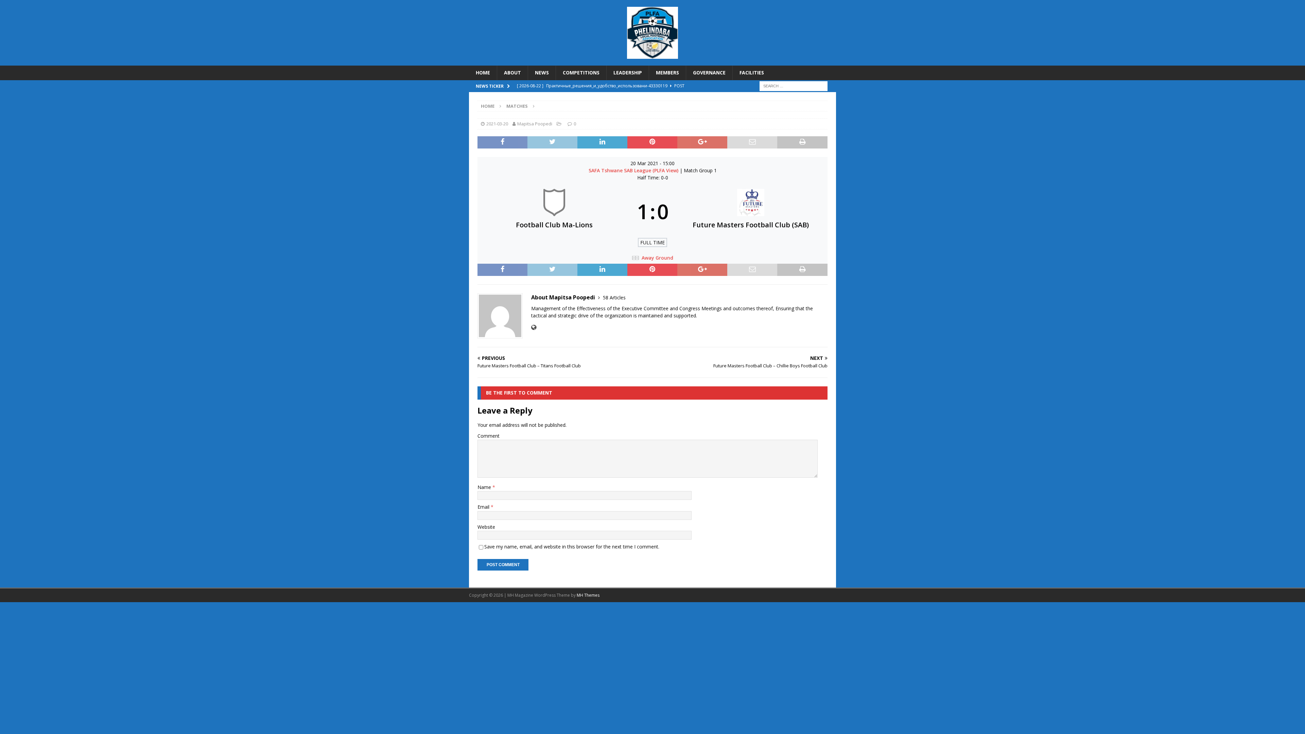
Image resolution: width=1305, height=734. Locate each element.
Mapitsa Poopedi (534, 124)
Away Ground (657, 258)
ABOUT (512, 72)
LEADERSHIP (627, 72)
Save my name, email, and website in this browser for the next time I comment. (571, 546)
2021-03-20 (497, 124)
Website (486, 527)
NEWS (542, 72)
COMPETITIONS (581, 72)
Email (484, 507)
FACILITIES (752, 72)
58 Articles (614, 297)
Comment (488, 436)
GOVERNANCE (709, 72)
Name (484, 487)
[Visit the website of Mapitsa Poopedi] (533, 327)
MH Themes (588, 595)
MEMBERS (667, 72)
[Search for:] (794, 85)
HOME (483, 72)
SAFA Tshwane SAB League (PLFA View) (634, 170)
